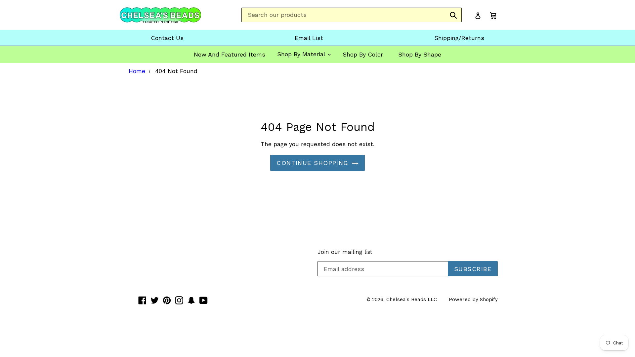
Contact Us (167, 37)
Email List (309, 37)
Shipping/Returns (459, 37)
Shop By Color (363, 54)
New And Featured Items (229, 54)
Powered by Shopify (473, 299)
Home (137, 70)
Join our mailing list (345, 252)
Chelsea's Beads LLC (411, 299)
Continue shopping (312, 162)
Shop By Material (302, 54)
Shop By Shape (419, 54)
